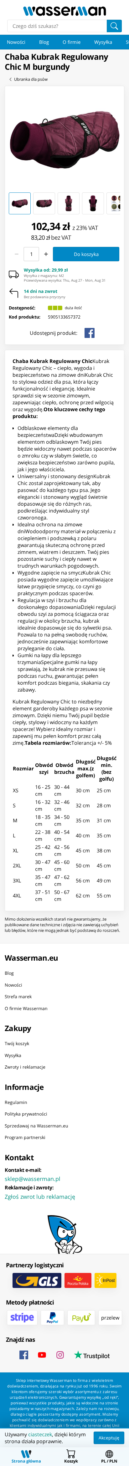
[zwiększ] (46, 254)
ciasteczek (40, 1434)
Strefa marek (18, 996)
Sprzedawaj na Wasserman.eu (36, 1126)
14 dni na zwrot (40, 291)
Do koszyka (86, 254)
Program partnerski (25, 1137)
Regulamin (16, 1102)
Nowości (16, 42)
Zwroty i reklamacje (25, 1067)
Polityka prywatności (26, 1114)
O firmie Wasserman (26, 1008)
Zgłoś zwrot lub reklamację (40, 1196)
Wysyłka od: (46, 270)
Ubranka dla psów (31, 79)
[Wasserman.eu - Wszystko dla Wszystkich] (64, 11)
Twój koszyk (17, 1043)
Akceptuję (109, 1438)
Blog (44, 42)
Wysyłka (103, 42)
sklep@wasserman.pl (32, 1179)
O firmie (71, 42)
